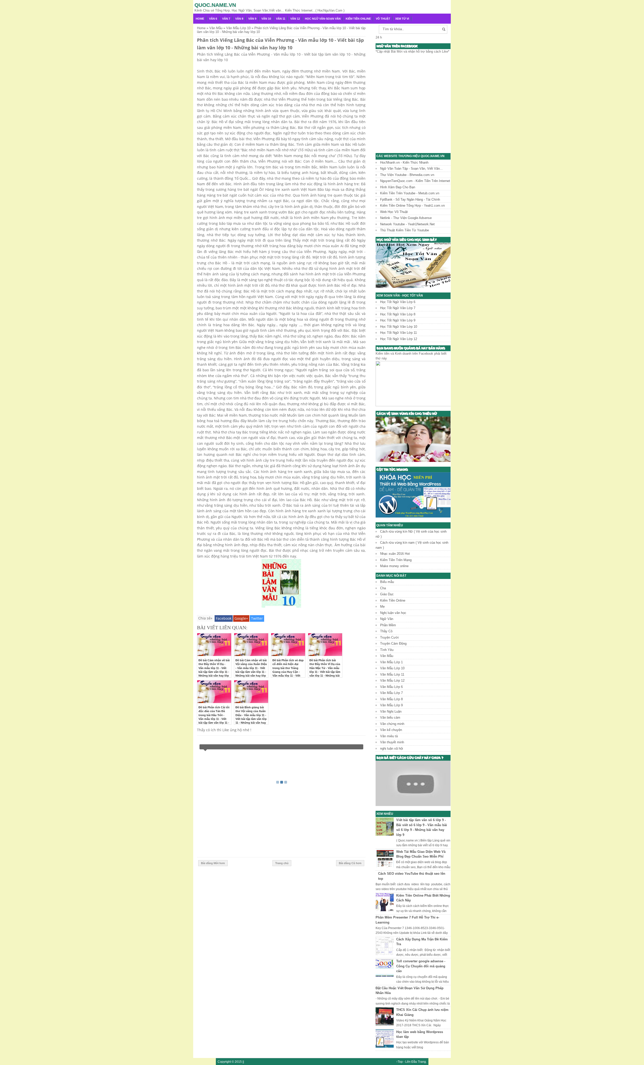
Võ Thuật (383, 18)
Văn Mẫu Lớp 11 (392, 674)
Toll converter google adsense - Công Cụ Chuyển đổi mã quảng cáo (420, 966)
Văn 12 (295, 18)
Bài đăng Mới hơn (213, 863)
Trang (422, 1061)
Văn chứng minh (392, 724)
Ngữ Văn (386, 619)
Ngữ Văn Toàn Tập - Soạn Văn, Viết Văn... (411, 168)
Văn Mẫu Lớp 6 (391, 687)
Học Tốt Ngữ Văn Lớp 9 (397, 320)
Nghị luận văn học (393, 613)
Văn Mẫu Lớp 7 (391, 693)
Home (200, 18)
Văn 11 (280, 18)
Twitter (257, 618)
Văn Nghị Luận (390, 711)
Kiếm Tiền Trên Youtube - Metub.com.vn (409, 193)
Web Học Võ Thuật (394, 212)
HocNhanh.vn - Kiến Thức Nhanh (404, 162)
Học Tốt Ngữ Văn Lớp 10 (398, 326)
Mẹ (382, 606)
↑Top (399, 1061)
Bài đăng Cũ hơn (350, 863)
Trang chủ (282, 863)
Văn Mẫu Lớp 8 (391, 699)
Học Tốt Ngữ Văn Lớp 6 (397, 302)
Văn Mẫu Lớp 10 (392, 668)
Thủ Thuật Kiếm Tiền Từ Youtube (404, 230)
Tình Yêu (386, 650)
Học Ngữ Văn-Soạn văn (323, 18)
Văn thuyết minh (392, 742)
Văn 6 (213, 18)
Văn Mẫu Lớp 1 (391, 662)
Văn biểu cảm (390, 717)
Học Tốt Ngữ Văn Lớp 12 (398, 339)
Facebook (223, 618)
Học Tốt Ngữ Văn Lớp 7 (397, 308)
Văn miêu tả (389, 736)
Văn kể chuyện (391, 730)
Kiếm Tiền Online (358, 18)
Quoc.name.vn (215, 5)
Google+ (241, 618)
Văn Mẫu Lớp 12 (392, 680)
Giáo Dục (387, 594)
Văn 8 (239, 18)
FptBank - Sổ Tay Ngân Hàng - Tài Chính (410, 199)
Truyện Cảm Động (393, 643)
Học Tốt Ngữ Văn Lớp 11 (398, 333)
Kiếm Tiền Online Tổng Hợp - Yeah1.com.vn (412, 205)
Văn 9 (252, 18)
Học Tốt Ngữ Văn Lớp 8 (397, 314)
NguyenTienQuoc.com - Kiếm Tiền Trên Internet (415, 181)
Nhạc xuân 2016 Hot (395, 554)
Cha (383, 588)
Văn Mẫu (386, 656)
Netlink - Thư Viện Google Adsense (406, 218)
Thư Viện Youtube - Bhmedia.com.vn (407, 175)
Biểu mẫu (387, 582)
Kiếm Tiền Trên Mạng (396, 560)
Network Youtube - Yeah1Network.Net (407, 224)
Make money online (394, 566)
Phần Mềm (388, 625)
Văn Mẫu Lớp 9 (391, 705)
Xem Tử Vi (402, 18)
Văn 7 (226, 18)
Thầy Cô (386, 631)
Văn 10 (266, 18)
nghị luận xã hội (391, 748)
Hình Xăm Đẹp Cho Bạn (397, 187)
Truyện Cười (389, 637)
